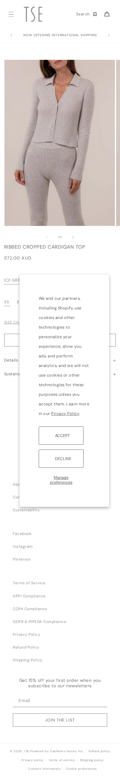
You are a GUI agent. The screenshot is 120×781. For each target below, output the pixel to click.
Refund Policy (26, 647)
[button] (11, 14)
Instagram (23, 546)
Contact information (44, 769)
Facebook (22, 533)
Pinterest (22, 559)
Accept (62, 435)
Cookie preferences (81, 769)
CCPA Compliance (30, 608)
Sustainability (26, 510)
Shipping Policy (28, 660)
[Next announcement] (109, 35)
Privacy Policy (65, 413)
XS (6, 302)
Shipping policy (92, 760)
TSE (26, 751)
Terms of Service (29, 583)
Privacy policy (32, 760)
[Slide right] (73, 237)
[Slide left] (47, 237)
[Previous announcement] (11, 35)
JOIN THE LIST (60, 720)
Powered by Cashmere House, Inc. (56, 751)
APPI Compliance (29, 596)
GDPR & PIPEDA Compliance (39, 621)
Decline (63, 458)
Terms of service (62, 760)
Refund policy (99, 751)
